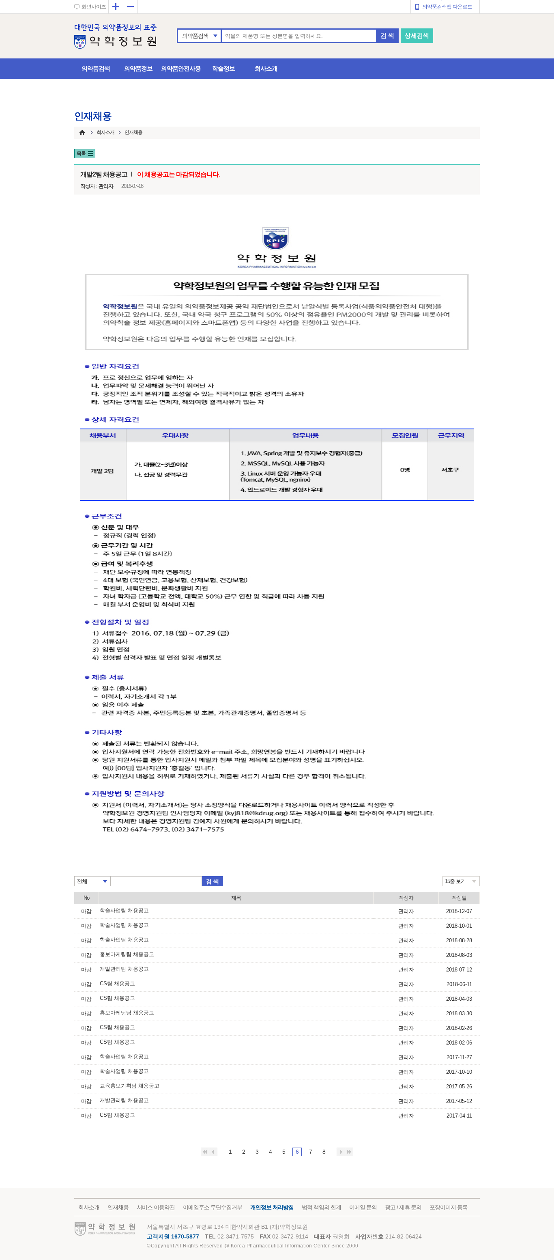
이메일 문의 (363, 1207)
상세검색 (417, 35)
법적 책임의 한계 (321, 1207)
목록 (81, 153)
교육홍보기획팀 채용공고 (129, 1086)
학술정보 (223, 68)
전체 (82, 881)
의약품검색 (195, 35)
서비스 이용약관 (156, 1207)
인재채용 (118, 1207)
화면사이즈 (94, 7)
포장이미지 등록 (448, 1207)
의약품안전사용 (181, 68)
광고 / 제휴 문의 (403, 1207)
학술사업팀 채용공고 (124, 910)
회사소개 (266, 68)
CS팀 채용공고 (117, 983)
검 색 (387, 35)
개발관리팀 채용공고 (124, 969)
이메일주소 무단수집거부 (212, 1207)
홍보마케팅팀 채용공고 (127, 954)
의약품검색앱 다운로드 (447, 7)
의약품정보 (138, 68)
